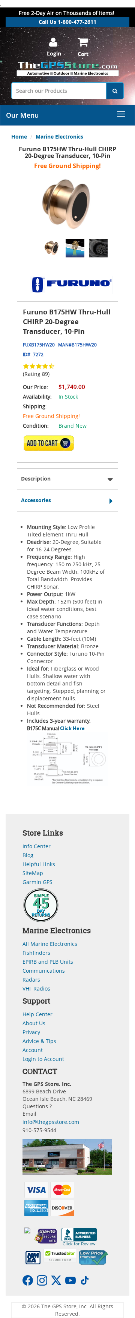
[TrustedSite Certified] (60, 1255)
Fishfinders (36, 952)
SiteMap (32, 873)
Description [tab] (36, 478)
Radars (31, 979)
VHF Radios (36, 988)
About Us (33, 1023)
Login (54, 53)
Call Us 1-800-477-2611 (67, 21)
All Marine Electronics (49, 943)
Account (32, 1050)
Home (19, 136)
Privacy (31, 1032)
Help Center (37, 1014)
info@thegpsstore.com (50, 1121)
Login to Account (43, 1058)
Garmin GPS (37, 881)
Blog (27, 855)
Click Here (72, 728)
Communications (43, 970)
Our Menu (22, 115)
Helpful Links (38, 864)
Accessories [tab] (36, 500)
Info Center (36, 846)
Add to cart (51, 445)
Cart (83, 53)
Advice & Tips (39, 1041)
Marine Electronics (59, 136)
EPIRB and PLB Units (47, 961)
